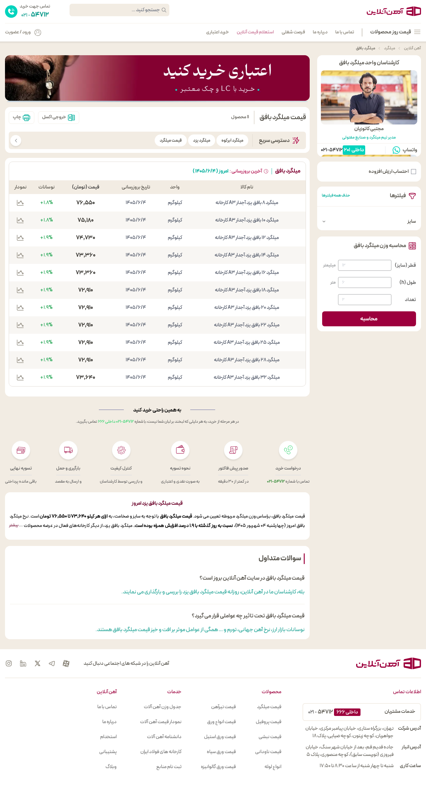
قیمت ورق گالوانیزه (218, 767)
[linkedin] (23, 663)
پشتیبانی (108, 752)
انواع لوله (272, 767)
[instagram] (8, 663)
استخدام (108, 737)
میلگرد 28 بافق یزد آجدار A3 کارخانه (246, 360)
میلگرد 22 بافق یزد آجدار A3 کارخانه (246, 325)
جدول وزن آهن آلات (163, 707)
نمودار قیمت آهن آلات (161, 722)
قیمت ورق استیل (220, 737)
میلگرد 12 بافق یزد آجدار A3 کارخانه (247, 237)
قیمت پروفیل (268, 722)
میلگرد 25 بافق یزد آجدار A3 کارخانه (247, 342)
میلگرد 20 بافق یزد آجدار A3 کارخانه (246, 307)
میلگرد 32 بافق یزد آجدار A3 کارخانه (247, 377)
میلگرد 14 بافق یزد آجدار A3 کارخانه (247, 255)
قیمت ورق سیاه (221, 752)
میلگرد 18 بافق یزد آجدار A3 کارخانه (247, 290)
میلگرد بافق (365, 48)
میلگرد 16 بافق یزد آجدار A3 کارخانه (247, 272)
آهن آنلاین (412, 48)
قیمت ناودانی (268, 752)
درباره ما (320, 32)
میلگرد (389, 48)
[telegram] (52, 663)
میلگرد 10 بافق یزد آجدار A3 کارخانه (246, 220)
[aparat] (66, 663)
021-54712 (332, 150)
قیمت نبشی (270, 737)
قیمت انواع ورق (221, 722)
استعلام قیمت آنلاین (255, 32)
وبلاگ (111, 767)
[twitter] (37, 663)
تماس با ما (344, 32)
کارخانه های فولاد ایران (161, 752)
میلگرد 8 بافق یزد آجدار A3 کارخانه (246, 203)
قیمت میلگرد (171, 140)
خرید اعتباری (217, 32)
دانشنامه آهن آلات (164, 737)
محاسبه (369, 319)
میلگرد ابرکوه (232, 140)
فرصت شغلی (293, 32)
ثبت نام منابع (169, 767)
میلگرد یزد (201, 140)
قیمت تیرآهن (223, 707)
